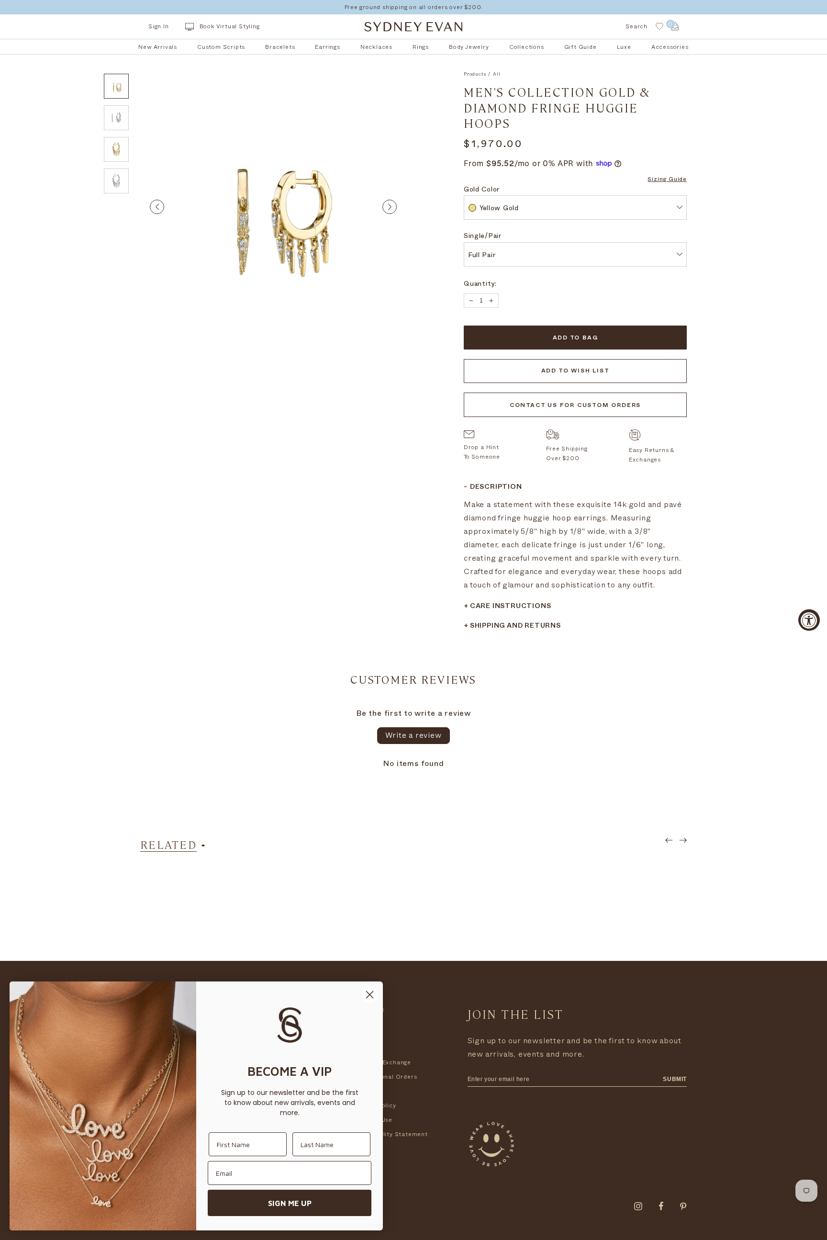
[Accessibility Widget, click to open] (809, 620)
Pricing (364, 1091)
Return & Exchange (382, 1062)
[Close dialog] (369, 994)
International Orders (385, 1077)
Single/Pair (483, 236)
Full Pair (481, 256)
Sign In (158, 26)
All (496, 74)
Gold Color (482, 190)
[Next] (389, 207)
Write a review (413, 735)
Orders (364, 1034)
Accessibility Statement (390, 1134)
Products (475, 74)
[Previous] (157, 207)
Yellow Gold (499, 209)
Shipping (367, 1048)
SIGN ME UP (290, 1203)
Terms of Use (373, 1120)
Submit (675, 1079)
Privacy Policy (375, 1105)
